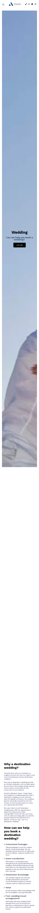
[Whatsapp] (29, 4)
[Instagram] (35, 4)
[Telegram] (32, 4)
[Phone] (25, 4)
